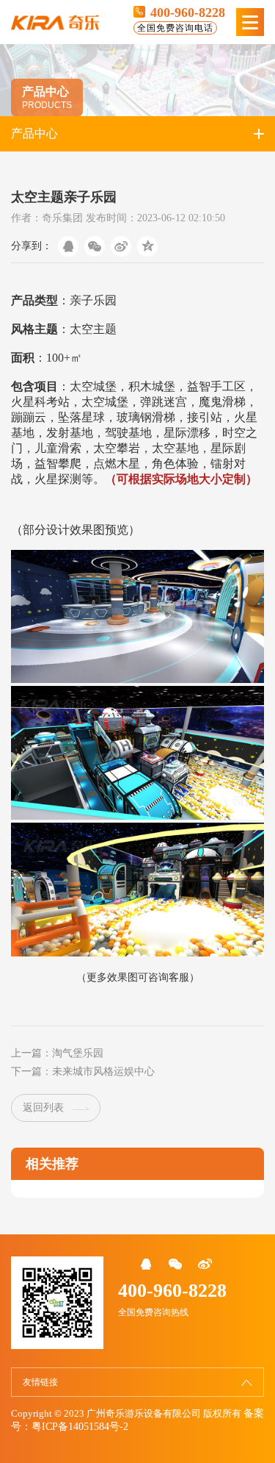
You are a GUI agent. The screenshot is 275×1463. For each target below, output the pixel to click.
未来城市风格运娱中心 (103, 1071)
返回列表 (43, 1107)
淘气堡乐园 (77, 1053)
